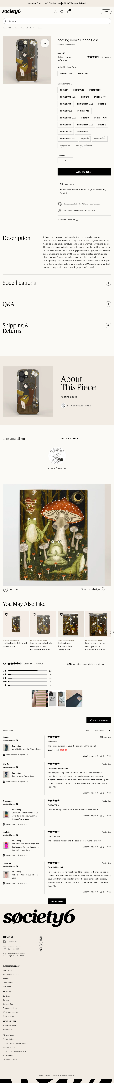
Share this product (66, 219)
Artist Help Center (9, 1025)
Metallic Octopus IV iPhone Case (26, 749)
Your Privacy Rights (10, 1059)
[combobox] (57, 21)
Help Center (7, 970)
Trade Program (8, 1016)
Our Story (6, 996)
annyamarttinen (67, 45)
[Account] (55, 11)
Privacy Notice (8, 1035)
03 (17, 590)
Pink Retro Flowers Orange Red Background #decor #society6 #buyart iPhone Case (25, 846)
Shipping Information (11, 974)
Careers (6, 1000)
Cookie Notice (8, 1039)
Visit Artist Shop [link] (69, 438)
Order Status (8, 982)
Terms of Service (9, 1047)
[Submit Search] (6, 21)
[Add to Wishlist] (7, 614)
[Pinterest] (41, 944)
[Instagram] (41, 938)
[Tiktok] (41, 949)
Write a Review (101, 721)
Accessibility (8, 1055)
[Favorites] (62, 11)
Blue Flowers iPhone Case (23, 776)
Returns (5, 978)
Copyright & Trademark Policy (14, 1051)
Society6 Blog (8, 1004)
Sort (88, 730)
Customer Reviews (10, 1008)
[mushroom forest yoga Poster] (54, 535)
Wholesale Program (10, 1012)
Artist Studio (7, 1029)
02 (11, 590)
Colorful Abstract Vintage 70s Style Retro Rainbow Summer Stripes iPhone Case (25, 815)
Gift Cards (7, 986)
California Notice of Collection (14, 1043)
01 (5, 590)
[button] (99, 57)
